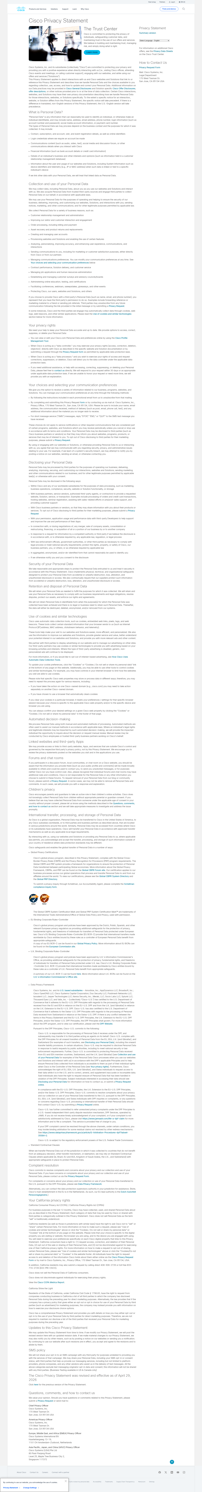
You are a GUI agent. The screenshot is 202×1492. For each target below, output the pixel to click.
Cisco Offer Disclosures (124, 88)
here (79, 974)
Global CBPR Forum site (93, 870)
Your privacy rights (99, 1067)
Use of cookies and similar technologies (112, 314)
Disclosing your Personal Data (99, 1042)
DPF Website (106, 1024)
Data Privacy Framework (90, 1184)
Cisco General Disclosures (78, 88)
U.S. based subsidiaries (71, 990)
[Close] (66, 1481)
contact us (59, 370)
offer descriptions (37, 91)
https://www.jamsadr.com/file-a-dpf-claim (103, 1118)
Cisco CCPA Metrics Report (51, 1282)
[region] (34, 1485)
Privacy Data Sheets (163, 51)
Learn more (92, 52)
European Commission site (62, 946)
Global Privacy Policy (87, 943)
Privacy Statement (10, 1488)
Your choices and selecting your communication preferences (60, 263)
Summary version (147, 33)
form (82, 402)
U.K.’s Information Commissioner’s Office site (55, 977)
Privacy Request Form (78, 1176)
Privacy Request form (73, 352)
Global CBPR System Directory (114, 876)
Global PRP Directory (47, 879)
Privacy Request (116, 306)
